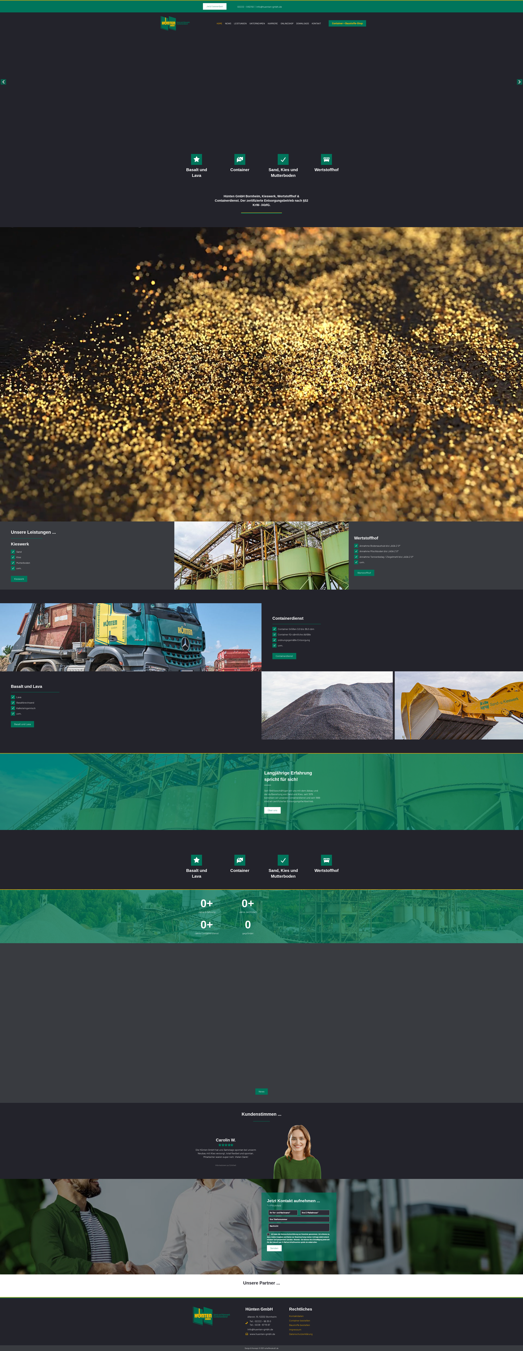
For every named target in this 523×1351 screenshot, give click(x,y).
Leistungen (240, 23)
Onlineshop (287, 23)
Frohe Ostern (301, 1034)
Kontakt (316, 23)
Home (219, 23)
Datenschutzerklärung (289, 1234)
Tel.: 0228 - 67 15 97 (260, 1324)
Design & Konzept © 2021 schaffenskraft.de (261, 1348)
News (228, 23)
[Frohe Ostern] (310, 998)
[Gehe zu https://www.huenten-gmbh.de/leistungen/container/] (239, 159)
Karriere (273, 23)
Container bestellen (299, 1320)
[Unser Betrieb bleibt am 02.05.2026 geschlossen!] (261, 998)
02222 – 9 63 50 (245, 6)
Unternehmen (257, 23)
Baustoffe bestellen (299, 1325)
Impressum (295, 1329)
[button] (3, 82)
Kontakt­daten (296, 1316)
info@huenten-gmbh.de (269, 6)
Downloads (302, 23)
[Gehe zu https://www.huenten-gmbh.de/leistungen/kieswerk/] (283, 159)
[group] (206, 906)
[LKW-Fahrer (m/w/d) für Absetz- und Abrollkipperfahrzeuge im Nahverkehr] (212, 992)
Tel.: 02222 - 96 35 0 (260, 1321)
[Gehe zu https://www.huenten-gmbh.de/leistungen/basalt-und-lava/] (196, 159)
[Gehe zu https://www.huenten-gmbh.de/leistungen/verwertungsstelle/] (326, 159)
